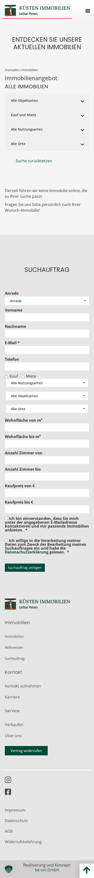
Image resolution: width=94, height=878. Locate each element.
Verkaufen (14, 724)
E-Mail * (12, 343)
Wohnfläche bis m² (23, 437)
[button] (88, 11)
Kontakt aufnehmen (23, 686)
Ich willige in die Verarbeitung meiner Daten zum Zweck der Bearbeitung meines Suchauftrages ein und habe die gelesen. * (45, 546)
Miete (31, 376)
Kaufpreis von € (20, 486)
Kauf (14, 376)
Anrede (12, 293)
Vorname (13, 310)
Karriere (12, 697)
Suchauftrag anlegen (25, 567)
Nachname (15, 326)
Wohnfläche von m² (23, 420)
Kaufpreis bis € (19, 502)
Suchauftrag (15, 658)
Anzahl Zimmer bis (23, 469)
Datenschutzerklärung (26, 552)
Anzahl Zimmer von (23, 453)
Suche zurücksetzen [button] (34, 160)
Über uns (13, 735)
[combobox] (47, 100)
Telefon (12, 359)
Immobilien (14, 636)
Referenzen (14, 647)
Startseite (12, 70)
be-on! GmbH (47, 869)
